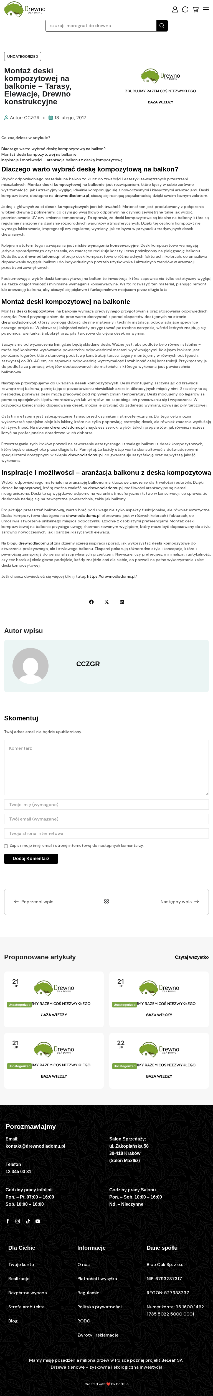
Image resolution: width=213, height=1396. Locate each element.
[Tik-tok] (28, 1221)
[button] (175, 9)
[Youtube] (38, 1221)
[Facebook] (8, 1221)
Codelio (122, 1384)
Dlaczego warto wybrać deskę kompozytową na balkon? (53, 148)
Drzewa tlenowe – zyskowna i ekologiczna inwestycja (107, 1367)
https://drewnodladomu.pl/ (112, 576)
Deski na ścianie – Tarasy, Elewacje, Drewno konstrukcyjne (155, 1078)
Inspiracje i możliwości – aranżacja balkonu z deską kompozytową (62, 159)
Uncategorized (22, 56)
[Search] (162, 25)
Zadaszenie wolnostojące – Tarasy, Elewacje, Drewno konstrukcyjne (53, 1078)
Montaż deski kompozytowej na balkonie (39, 154)
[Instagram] (18, 1221)
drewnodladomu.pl (72, 195)
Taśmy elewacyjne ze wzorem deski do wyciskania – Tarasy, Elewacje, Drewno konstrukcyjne (155, 1017)
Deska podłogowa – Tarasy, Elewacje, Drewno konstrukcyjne (50, 1016)
